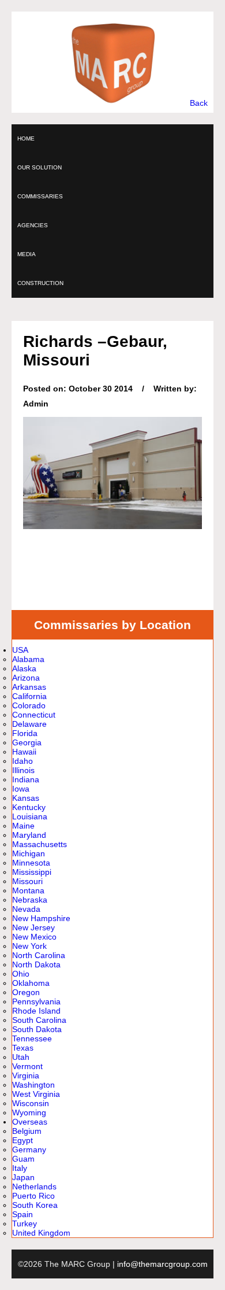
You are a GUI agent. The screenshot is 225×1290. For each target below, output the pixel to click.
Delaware (29, 724)
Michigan (28, 853)
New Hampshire (41, 918)
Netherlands (34, 1186)
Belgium (27, 1131)
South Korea (35, 1205)
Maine (23, 825)
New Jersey (33, 927)
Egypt (22, 1140)
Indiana (25, 779)
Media (26, 254)
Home (26, 138)
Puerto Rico (33, 1195)
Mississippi (31, 872)
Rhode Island (36, 1010)
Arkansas (29, 687)
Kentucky (29, 807)
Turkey (24, 1223)
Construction (40, 283)
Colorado (29, 705)
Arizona (26, 677)
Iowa (20, 788)
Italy (19, 1168)
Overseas (29, 1121)
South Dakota (37, 1029)
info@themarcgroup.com (162, 1264)
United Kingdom (41, 1232)
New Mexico (34, 936)
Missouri (27, 881)
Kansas (25, 798)
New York (29, 946)
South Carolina (39, 1020)
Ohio (20, 973)
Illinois (23, 770)
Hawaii (24, 751)
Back (199, 103)
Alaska (24, 668)
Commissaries (40, 196)
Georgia (27, 742)
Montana (28, 890)
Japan (23, 1177)
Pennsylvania (36, 1001)
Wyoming (29, 1112)
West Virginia (36, 1094)
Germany (29, 1149)
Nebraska (29, 899)
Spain (22, 1214)
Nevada (26, 909)
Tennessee (32, 1038)
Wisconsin (30, 1103)
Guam (23, 1158)
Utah (20, 1057)
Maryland (29, 835)
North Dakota (36, 964)
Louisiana (29, 816)
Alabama (28, 659)
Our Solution (39, 167)
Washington (33, 1084)
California (29, 696)
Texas (22, 1047)
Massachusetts (39, 844)
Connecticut (33, 714)
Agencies (32, 225)
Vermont (27, 1066)
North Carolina (38, 955)
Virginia (25, 1075)
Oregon (26, 992)
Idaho (22, 761)
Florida (25, 733)
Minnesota (31, 862)
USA (20, 650)
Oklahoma (31, 983)
